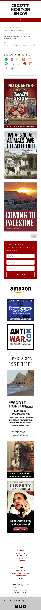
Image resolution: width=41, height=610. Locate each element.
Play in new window (20, 45)
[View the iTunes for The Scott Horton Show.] (12, 59)
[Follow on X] (16, 606)
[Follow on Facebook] (20, 606)
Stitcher (21, 561)
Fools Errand (21, 570)
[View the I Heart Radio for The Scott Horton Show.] (18, 64)
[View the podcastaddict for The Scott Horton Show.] (31, 63)
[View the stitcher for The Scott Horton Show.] (29, 59)
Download (31, 45)
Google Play (21, 553)
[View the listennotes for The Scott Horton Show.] (6, 68)
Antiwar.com (21, 576)
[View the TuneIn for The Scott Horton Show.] (6, 63)
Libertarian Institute (21, 573)
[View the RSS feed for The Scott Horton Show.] (24, 59)
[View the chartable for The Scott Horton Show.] (12, 68)
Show (22, 30)
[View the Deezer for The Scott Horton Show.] (12, 64)
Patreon (21, 578)
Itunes (21, 558)
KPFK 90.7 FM (21, 556)
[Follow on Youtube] (24, 606)
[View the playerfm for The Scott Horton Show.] (25, 63)
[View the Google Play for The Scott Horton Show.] (18, 59)
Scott (7, 30)
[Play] (5, 43)
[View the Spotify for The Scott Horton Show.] (6, 59)
